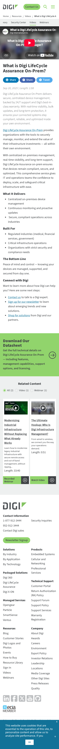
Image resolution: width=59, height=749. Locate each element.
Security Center (18, 22)
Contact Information (16, 516)
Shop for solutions (19, 315)
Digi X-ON (8, 592)
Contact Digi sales (13, 531)
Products (36, 549)
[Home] (10, 7)
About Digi (37, 633)
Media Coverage (40, 673)
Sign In (7, 668)
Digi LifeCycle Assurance (11, 585)
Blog (5, 633)
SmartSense (10, 615)
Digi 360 (7, 578)
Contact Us (31, 7)
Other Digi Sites (40, 678)
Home (6, 16)
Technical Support (42, 581)
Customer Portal (41, 586)
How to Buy (10, 658)
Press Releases (40, 683)
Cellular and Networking (38, 561)
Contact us (14, 297)
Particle (7, 610)
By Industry (10, 554)
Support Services (41, 610)
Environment (38, 648)
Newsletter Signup (17, 540)
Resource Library (13, 663)
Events (7, 653)
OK (29, 742)
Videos (28, 16)
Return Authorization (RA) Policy (43, 593)
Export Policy (38, 653)
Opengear (9, 605)
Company (37, 628)
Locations (37, 668)
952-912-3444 (11, 526)
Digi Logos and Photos (11, 645)
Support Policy (40, 605)
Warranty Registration (38, 617)
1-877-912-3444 (12, 521)
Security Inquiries (41, 521)
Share (13, 80)
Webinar (40, 390)
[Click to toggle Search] (45, 7)
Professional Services (38, 571)
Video (24, 390)
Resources (17, 16)
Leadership (37, 663)
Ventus (7, 620)
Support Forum (40, 600)
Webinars (44, 22)
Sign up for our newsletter (23, 302)
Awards (35, 638)
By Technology (11, 564)
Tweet (46, 80)
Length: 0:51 (42, 450)
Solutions (9, 549)
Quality (35, 688)
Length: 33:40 (15, 450)
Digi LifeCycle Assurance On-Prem (23, 130)
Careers (35, 643)
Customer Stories (13, 638)
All (10, 390)
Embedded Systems (43, 554)
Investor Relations (42, 658)
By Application (11, 559)
